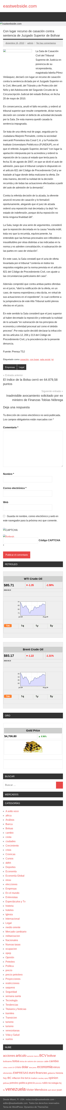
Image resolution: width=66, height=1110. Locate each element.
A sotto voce (12, 811)
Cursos (9, 858)
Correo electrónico (14, 488)
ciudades (11, 841)
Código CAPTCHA (49, 540)
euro (32, 1072)
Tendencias (12, 1004)
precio (9, 970)
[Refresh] (8, 536)
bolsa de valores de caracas (31, 1061)
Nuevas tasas (13, 944)
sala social (45, 359)
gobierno (51, 1073)
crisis (8, 850)
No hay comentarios (46, 43)
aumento (30, 1056)
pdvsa (6, 1083)
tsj (52, 359)
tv (4, 1090)
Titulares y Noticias (16, 1009)
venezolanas (12, 1030)
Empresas (10, 367)
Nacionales (12, 940)
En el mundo (12, 893)
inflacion (16, 1078)
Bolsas (9, 828)
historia (10, 906)
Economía (11, 871)
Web (5, 502)
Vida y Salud (12, 1035)
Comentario (10, 427)
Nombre (8, 474)
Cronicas (10, 854)
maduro (34, 1078)
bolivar (51, 1055)
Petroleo (10, 961)
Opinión (10, 957)
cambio (10, 832)
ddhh (8, 863)
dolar (25, 1067)
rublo (45, 1082)
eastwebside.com (20, 6)
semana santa (13, 996)
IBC (9, 1078)
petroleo (14, 1083)
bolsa (15, 1061)
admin (30, 43)
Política (10, 966)
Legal (21, 367)
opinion (53, 1077)
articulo (21, 1055)
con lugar (34, 359)
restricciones (12, 983)
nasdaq (41, 1078)
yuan (59, 1089)
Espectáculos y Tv (15, 901)
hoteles (10, 910)
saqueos (10, 987)
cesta (8, 837)
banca (36, 1056)
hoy (5, 1078)
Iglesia (9, 914)
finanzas (41, 1072)
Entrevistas (12, 897)
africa (9, 815)
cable (46, 1061)
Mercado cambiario (16, 931)
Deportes (11, 867)
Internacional (13, 918)
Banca (9, 824)
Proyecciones (13, 979)
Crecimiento (12, 845)
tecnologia (53, 1083)
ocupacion (11, 949)
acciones (9, 1055)
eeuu (8, 880)
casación (24, 359)
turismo (10, 1022)
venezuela (15, 1089)
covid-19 (11, 1067)
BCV (43, 1055)
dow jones (33, 1067)
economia (45, 1067)
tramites (10, 1013)
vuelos (9, 1039)
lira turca (25, 1078)
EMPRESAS (20, 1072)
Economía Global (15, 875)
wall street (52, 1090)
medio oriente (13, 927)
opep (8, 953)
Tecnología (11, 1000)
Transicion (11, 1017)
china (5, 1067)
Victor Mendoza (36, 1089)
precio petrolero (14, 974)
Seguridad (11, 992)
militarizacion (13, 936)
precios (38, 1083)
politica (23, 1082)
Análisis (10, 820)
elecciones (11, 884)
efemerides (7, 1073)
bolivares (7, 1061)
